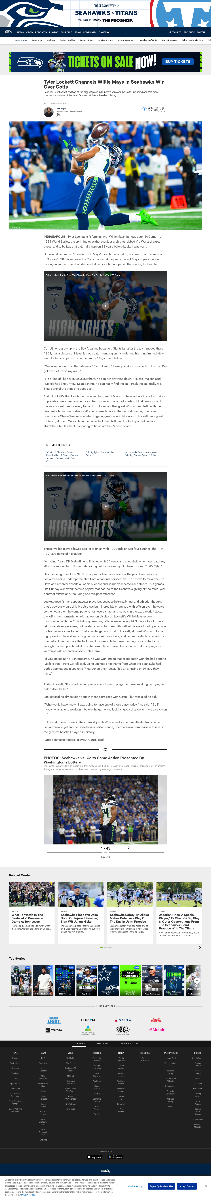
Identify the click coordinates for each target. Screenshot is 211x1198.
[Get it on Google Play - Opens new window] (115, 1158)
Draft (43, 1058)
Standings (15, 1073)
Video (70, 1053)
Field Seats (197, 1088)
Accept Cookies (186, 1186)
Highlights (70, 1058)
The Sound (70, 1063)
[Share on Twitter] (150, 111)
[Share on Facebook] (144, 111)
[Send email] (156, 111)
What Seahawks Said (43, 1122)
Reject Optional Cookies (161, 1186)
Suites (197, 1078)
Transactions (15, 1088)
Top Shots (97, 1081)
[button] (105, 306)
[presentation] (200, 948)
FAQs (170, 1106)
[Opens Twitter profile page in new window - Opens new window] (58, 115)
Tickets (197, 1053)
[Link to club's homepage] (8, 32)
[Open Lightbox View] (105, 818)
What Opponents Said (43, 1132)
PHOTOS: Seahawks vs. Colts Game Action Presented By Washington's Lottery (94, 759)
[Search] (170, 32)
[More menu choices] (113, 32)
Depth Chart (15, 1063)
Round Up (43, 1063)
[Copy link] (162, 109)
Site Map (43, 1140)
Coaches (15, 1068)
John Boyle (61, 108)
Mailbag (43, 1091)
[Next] (128, 848)
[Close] (206, 1186)
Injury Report (15, 1083)
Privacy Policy (28, 1195)
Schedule (145, 1053)
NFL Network (70, 1104)
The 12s (97, 1114)
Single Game (197, 1058)
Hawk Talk (121, 1104)
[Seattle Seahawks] (105, 1171)
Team (15, 1053)
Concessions (170, 1086)
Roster (15, 1058)
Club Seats (197, 1083)
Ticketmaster (197, 1119)
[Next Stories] (197, 980)
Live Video (70, 1109)
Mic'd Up (70, 1076)
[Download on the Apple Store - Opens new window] (94, 1157)
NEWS (43, 1053)
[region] (105, 1186)
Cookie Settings (135, 1186)
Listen (121, 1053)
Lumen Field (171, 1058)
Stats (15, 1078)
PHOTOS (97, 1053)
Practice (97, 1094)
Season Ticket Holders (197, 1111)
